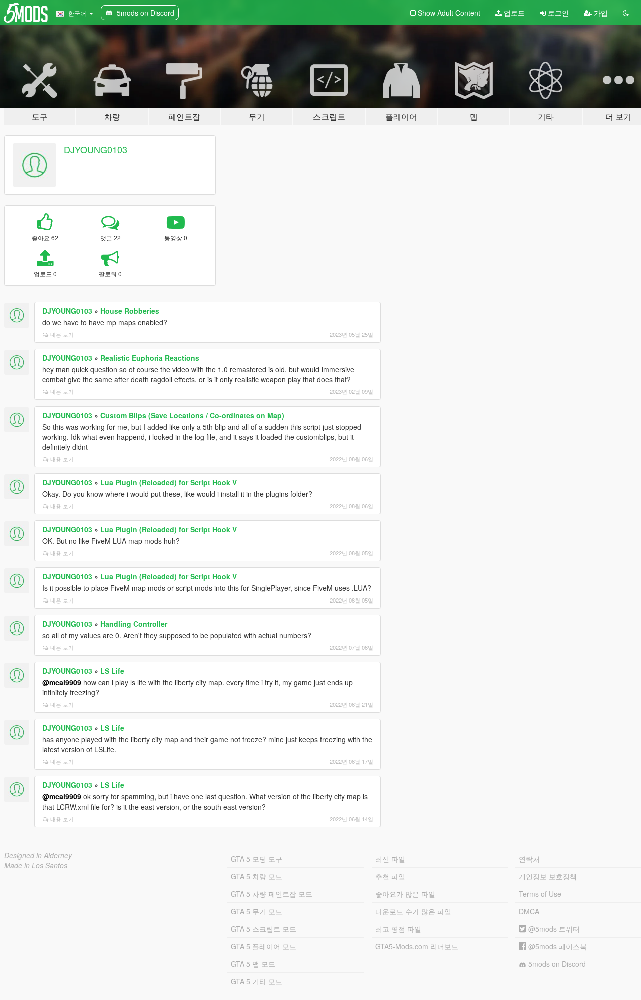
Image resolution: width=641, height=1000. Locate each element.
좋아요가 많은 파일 (405, 894)
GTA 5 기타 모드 (256, 981)
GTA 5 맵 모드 (253, 964)
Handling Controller (133, 624)
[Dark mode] (625, 12)
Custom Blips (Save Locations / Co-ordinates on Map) (192, 415)
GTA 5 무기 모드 (256, 911)
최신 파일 (390, 859)
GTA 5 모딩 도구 (256, 859)
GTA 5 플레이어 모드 (263, 946)
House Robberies (129, 311)
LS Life (112, 671)
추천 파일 (390, 876)
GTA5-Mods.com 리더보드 (416, 946)
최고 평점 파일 (398, 929)
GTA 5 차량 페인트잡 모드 (271, 894)
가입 (600, 13)
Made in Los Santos (35, 865)
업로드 (513, 13)
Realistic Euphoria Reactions (149, 358)
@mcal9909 (61, 682)
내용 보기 (62, 334)
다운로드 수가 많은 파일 (413, 911)
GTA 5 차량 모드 (256, 876)
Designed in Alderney (38, 855)
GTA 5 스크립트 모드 (263, 929)
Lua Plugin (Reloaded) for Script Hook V (168, 482)
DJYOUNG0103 (95, 149)
